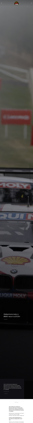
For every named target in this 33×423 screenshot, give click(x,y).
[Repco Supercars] (16, 3)
